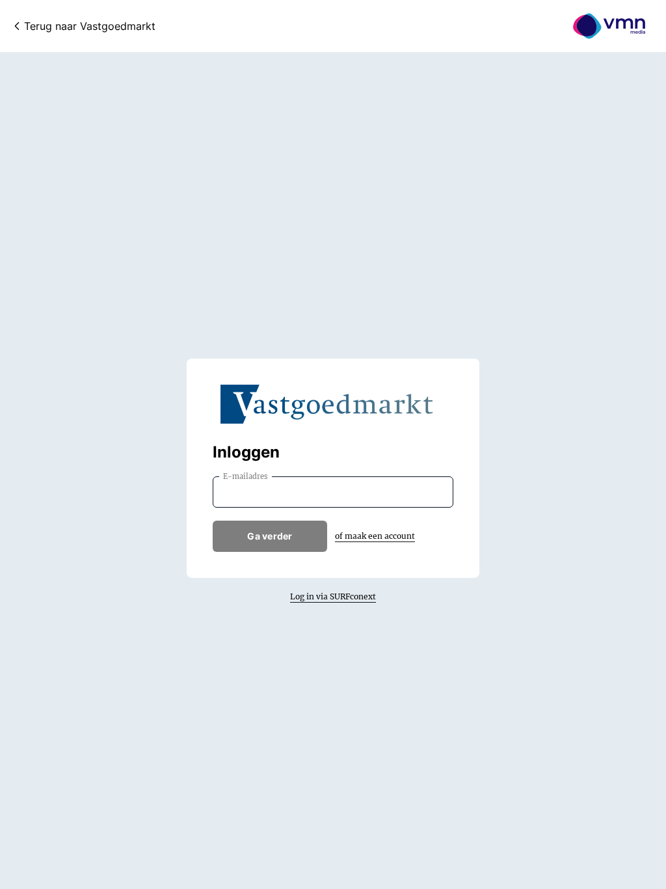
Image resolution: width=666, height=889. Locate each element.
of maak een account (375, 536)
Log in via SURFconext (333, 596)
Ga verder (270, 535)
